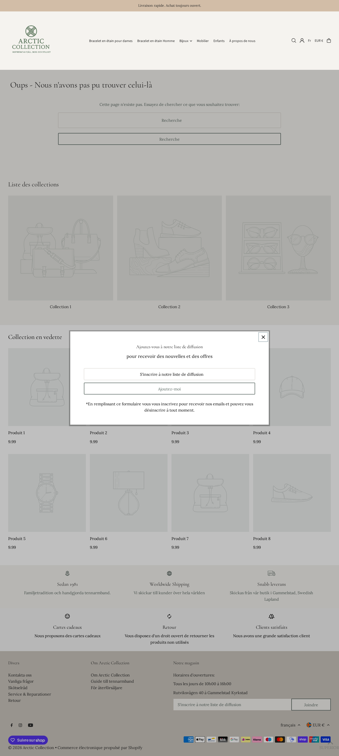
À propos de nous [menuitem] (242, 41)
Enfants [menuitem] (219, 41)
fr (309, 40)
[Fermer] (263, 337)
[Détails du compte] (302, 40)
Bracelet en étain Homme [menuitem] (156, 41)
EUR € (319, 40)
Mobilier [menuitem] (203, 41)
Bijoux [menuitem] (183, 41)
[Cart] (329, 40)
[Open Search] (294, 40)
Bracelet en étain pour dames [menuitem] (111, 41)
